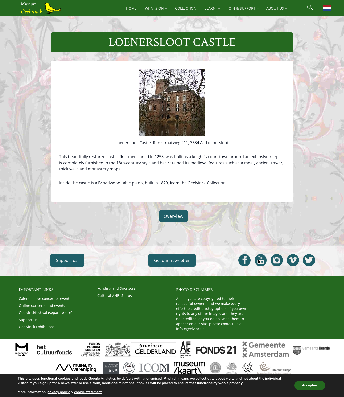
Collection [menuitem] (185, 8)
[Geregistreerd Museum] (129, 368)
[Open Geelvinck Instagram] (277, 260)
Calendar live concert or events (45, 298)
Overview (173, 216)
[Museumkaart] (189, 368)
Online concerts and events (42, 305)
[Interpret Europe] (274, 368)
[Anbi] (111, 368)
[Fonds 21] (216, 349)
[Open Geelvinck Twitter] (309, 260)
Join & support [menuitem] (241, 8)
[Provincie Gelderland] (140, 349)
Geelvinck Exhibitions (37, 326)
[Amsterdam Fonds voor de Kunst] (185, 349)
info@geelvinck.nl (191, 328)
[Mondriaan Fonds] (21, 349)
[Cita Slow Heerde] (231, 368)
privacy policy (58, 392)
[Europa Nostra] (247, 368)
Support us (28, 319)
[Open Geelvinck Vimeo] (293, 260)
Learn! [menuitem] (210, 8)
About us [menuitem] (275, 8)
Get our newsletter (172, 260)
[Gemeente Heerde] (311, 349)
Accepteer (310, 385)
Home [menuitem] (131, 8)
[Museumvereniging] (76, 368)
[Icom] (154, 368)
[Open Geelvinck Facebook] (244, 260)
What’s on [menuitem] (154, 8)
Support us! (67, 260)
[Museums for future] (215, 368)
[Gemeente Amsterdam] (265, 349)
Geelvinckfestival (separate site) (45, 312)
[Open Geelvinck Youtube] (261, 260)
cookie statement (88, 392)
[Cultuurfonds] (54, 349)
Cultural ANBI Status (114, 295)
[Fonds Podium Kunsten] (90, 349)
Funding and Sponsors (116, 288)
